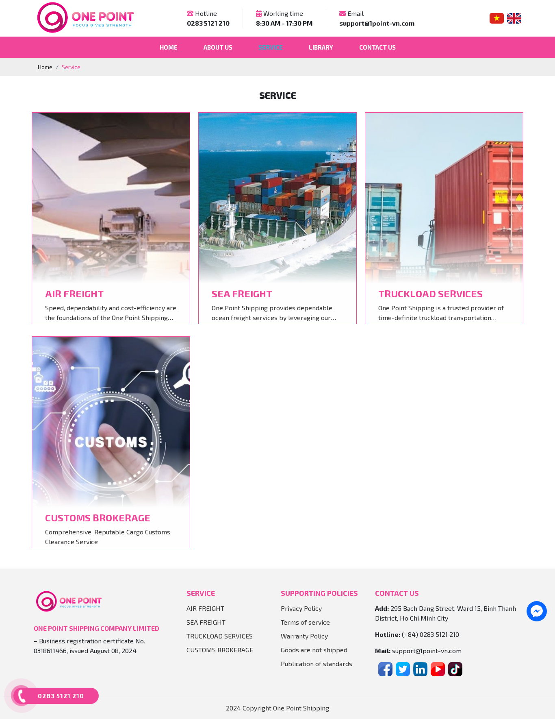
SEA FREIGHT (205, 622)
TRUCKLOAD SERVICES (219, 636)
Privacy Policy (301, 608)
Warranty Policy (304, 636)
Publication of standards (316, 663)
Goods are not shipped (314, 650)
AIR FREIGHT (205, 608)
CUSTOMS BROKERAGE (219, 650)
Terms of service (305, 622)
